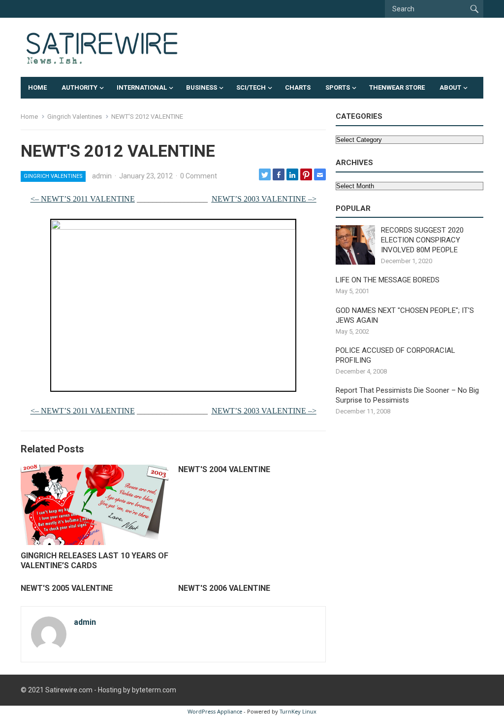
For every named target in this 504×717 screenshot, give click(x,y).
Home (37, 87)
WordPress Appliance (215, 711)
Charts (298, 87)
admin (102, 176)
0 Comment (198, 176)
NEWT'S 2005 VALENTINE (67, 588)
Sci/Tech (251, 87)
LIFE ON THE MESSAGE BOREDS (388, 279)
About (450, 87)
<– (83, 199)
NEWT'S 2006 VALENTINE (224, 588)
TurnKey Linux (298, 711)
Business (201, 87)
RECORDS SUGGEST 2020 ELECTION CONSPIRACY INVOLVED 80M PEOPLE (422, 240)
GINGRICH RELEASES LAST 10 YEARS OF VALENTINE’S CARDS (94, 561)
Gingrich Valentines (74, 116)
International (142, 87)
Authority (79, 87)
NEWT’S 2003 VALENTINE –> (264, 199)
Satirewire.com (69, 690)
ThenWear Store (397, 87)
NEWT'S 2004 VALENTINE (224, 469)
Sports (337, 87)
